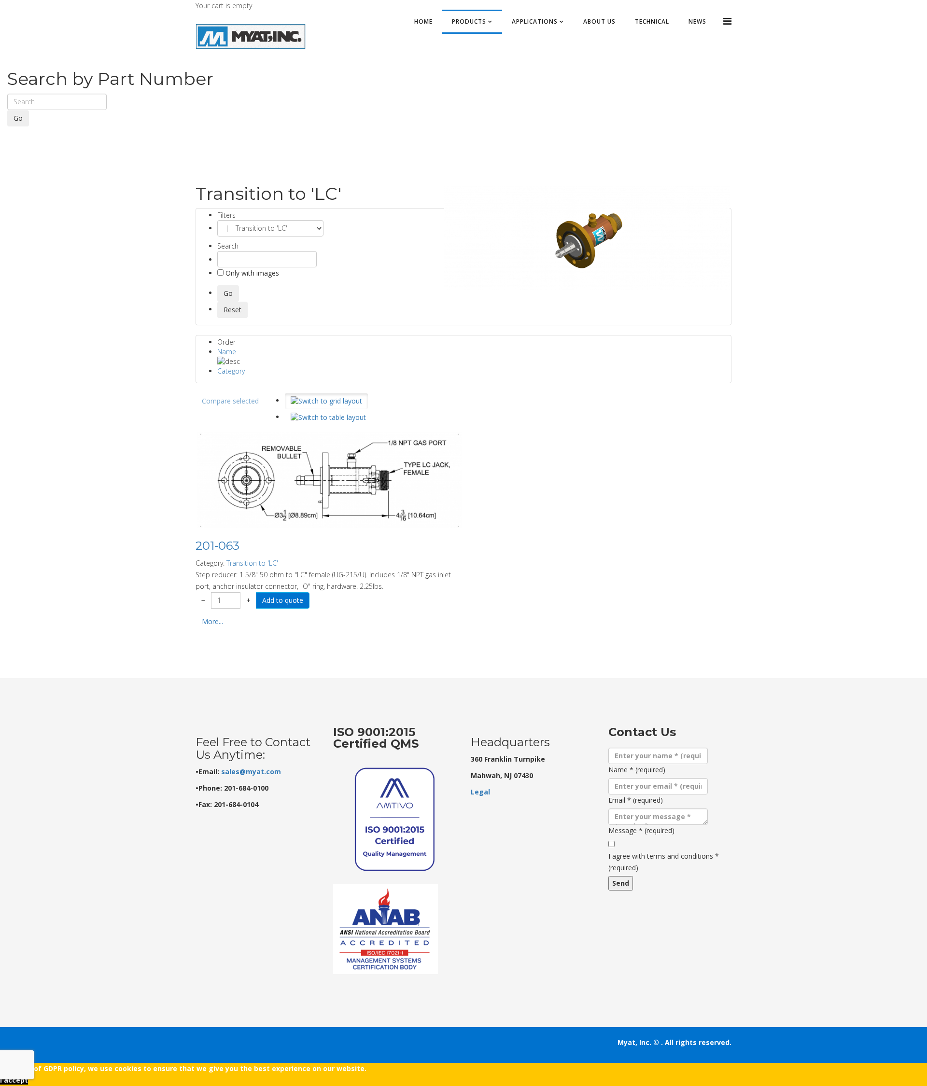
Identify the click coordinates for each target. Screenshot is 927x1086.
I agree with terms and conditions (663, 861)
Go (18, 118)
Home (423, 21)
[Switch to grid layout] (326, 401)
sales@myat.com (251, 771)
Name (226, 351)
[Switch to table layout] (328, 417)
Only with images (251, 273)
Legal (480, 791)
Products (469, 21)
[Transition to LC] (586, 238)
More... (212, 621)
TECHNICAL (652, 21)
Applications (535, 21)
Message (641, 830)
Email (635, 800)
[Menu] (727, 21)
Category (231, 371)
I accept (14, 1080)
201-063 (217, 546)
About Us (599, 21)
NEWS (697, 21)
